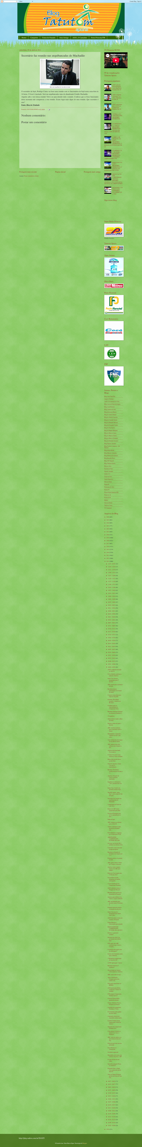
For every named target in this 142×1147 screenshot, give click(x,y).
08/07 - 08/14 (112, 623)
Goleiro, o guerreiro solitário (113, 933)
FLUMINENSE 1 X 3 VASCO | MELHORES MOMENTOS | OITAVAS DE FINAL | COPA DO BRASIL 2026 (113, 128)
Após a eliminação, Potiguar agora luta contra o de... (113, 978)
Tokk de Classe (108, 505)
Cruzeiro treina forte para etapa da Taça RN (114, 696)
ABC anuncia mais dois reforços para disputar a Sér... (115, 745)
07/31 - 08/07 (112, 626)
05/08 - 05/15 (112, 661)
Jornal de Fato (108, 476)
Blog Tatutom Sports (109, 463)
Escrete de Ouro (108, 469)
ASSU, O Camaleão (80, 37)
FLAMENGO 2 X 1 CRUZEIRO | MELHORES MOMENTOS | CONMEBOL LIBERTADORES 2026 (113, 154)
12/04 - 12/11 (112, 572)
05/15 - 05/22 (112, 658)
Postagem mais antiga (92, 172)
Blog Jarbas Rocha (109, 450)
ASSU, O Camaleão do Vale (111, 401)
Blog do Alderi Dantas (110, 415)
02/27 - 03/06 (112, 1102)
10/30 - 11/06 (112, 587)
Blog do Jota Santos (109, 428)
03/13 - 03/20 (112, 1096)
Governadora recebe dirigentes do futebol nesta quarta (114, 879)
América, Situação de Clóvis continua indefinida (113, 777)
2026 (107, 517)
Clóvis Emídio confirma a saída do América (114, 675)
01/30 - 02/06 (112, 1114)
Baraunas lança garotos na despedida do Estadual (114, 893)
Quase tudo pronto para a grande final (114, 760)
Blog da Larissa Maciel (110, 412)
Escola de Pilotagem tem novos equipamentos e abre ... (114, 814)
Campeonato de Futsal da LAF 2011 (114, 805)
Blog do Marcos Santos (110, 436)
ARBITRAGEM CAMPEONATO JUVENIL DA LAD (114, 838)
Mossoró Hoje (108, 482)
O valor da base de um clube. (113, 1060)
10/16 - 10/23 (112, 593)
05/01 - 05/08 (112, 664)
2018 (107, 540)
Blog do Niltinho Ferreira (111, 441)
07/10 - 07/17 (112, 635)
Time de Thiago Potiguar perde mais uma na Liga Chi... (115, 1075)
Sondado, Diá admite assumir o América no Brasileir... (114, 701)
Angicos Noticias (109, 399)
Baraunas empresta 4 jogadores (113, 966)
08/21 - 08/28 (112, 617)
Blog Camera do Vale (110, 409)
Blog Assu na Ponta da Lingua (112, 404)
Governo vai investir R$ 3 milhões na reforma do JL (115, 844)
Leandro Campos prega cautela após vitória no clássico (114, 1022)
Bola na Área (107, 466)
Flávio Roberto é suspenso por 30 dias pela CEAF (115, 833)
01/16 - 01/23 (112, 1120)
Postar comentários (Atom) (31, 176)
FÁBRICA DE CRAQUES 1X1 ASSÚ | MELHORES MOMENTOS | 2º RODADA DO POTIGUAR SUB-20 (113, 142)
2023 (107, 526)
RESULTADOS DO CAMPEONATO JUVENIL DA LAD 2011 (115, 928)
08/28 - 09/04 (112, 614)
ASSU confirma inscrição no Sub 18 (114, 670)
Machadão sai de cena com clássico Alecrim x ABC (115, 1056)
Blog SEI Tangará (109, 461)
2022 (107, 529)
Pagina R (106, 484)
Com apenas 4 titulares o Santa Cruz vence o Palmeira (114, 1032)
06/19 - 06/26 (112, 643)
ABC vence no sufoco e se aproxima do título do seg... (114, 1038)
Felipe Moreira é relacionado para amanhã (115, 923)
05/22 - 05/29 (112, 655)
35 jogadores (111, 716)
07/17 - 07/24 (112, 632)
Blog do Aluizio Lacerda (110, 417)
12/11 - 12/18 (112, 570)
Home (24, 37)
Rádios (106, 500)
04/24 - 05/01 (112, 667)
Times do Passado (48, 37)
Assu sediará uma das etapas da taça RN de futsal (115, 740)
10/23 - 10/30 (112, 590)
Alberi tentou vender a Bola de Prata (115, 719)
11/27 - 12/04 (112, 575)
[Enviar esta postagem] (49, 109)
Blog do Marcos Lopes (110, 433)
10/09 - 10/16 (112, 596)
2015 (107, 549)
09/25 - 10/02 (112, 602)
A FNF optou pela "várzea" (115, 963)
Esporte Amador (108, 471)
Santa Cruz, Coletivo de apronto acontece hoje (114, 788)
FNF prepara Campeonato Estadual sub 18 (115, 994)
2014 (107, 552)
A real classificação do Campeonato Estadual (114, 884)
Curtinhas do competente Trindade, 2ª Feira (114, 1008)
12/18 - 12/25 (112, 567)
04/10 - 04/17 (112, 1084)
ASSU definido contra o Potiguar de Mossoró (114, 889)
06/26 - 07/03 (112, 640)
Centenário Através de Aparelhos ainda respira (115, 1017)
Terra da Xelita (108, 503)
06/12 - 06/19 (112, 646)
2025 (107, 520)
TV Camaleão (108, 508)
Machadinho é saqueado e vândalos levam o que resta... (114, 735)
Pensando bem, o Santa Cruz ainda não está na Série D (114, 1069)
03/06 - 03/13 (112, 1099)
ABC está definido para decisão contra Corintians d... (115, 903)
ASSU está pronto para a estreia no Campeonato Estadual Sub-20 (117, 106)
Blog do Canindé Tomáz (110, 420)
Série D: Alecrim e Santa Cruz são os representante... (114, 765)
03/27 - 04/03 (112, 1090)
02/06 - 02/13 (112, 1111)
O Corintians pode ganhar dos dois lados (114, 1012)
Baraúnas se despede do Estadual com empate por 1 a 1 (115, 853)
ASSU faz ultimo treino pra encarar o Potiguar (115, 918)
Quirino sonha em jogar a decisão (114, 724)
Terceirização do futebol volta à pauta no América (115, 971)
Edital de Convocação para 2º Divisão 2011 (115, 874)
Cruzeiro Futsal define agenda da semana (113, 999)
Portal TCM (107, 497)
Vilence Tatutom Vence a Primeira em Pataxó (114, 1003)
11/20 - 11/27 (112, 578)
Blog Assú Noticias (109, 407)
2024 (107, 523)
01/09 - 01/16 (112, 1122)
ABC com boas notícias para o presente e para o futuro (115, 729)
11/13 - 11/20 (112, 581)
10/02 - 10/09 (112, 599)
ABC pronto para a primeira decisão (115, 685)
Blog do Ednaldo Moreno (111, 422)
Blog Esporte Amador (110, 443)
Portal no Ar (107, 495)
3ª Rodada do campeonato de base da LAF (114, 959)
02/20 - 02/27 (112, 1105)
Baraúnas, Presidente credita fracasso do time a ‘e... (115, 771)
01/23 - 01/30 (112, 1117)
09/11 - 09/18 (112, 608)
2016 (107, 546)
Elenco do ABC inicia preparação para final (114, 809)
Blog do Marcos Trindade (111, 438)
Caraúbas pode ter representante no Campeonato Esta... (113, 707)
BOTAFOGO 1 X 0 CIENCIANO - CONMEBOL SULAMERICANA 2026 (117, 191)
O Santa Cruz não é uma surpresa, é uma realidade (115, 755)
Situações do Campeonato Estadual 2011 (114, 1027)
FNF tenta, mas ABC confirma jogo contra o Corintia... (114, 944)
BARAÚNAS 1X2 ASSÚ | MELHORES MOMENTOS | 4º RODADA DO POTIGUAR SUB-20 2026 (113, 166)
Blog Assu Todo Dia (109, 396)
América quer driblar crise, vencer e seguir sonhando (115, 898)
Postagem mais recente (28, 172)
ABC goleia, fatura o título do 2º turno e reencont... (115, 863)
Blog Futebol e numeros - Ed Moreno (112, 447)
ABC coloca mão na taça (114, 974)
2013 (107, 555)
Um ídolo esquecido (113, 1052)
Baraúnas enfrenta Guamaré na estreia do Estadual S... (115, 712)
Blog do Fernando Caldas (111, 425)
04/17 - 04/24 (112, 1081)
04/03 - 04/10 (112, 1087)
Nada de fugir (111, 819)
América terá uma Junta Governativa (114, 751)
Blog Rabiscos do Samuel (111, 455)
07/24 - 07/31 (112, 629)
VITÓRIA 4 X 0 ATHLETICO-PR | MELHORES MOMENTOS (117, 116)
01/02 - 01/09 (112, 1125)
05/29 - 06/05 (112, 652)
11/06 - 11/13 (112, 584)
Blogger (84, 1143)
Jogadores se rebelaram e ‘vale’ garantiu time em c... (115, 783)
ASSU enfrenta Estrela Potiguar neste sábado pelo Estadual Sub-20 (117, 87)
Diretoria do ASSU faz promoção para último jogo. (114, 938)
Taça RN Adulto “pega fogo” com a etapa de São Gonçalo (115, 793)
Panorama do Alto (109, 487)
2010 (107, 1129)
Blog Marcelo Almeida (110, 453)
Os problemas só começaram (112, 1048)
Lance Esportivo (108, 479)
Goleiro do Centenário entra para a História (115, 954)
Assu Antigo (64, 37)
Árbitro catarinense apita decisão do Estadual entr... (114, 828)
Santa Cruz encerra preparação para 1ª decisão (113, 680)
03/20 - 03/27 (112, 1093)
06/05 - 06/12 (112, 649)
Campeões (34, 37)
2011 (107, 561)
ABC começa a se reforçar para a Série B (114, 823)
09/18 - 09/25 (112, 605)
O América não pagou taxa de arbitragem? (115, 950)
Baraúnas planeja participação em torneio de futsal (115, 690)
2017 (107, 543)
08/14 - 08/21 (112, 620)
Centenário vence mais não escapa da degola (115, 848)
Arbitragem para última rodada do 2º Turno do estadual (114, 989)
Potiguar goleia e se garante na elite (115, 859)
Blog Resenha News (109, 458)
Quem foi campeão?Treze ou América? (114, 1064)
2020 (107, 535)
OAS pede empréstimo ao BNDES (114, 984)
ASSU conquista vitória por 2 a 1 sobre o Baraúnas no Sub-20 (116, 97)
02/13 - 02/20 (112, 1108)
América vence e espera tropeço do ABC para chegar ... (114, 868)
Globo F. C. (107, 474)
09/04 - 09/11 (112, 611)
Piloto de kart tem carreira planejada (115, 1044)
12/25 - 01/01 (112, 564)
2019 (107, 538)
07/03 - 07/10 (112, 637)
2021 (107, 532)
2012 (107, 558)
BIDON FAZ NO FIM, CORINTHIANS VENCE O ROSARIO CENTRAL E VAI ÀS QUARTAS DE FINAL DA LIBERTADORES (113, 179)
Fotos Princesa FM (98, 37)
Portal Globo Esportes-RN (111, 492)
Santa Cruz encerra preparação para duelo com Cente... (114, 913)
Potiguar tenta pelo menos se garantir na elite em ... (115, 908)
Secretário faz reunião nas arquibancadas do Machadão (114, 800)
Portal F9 (106, 490)
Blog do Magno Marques (111, 430)
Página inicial (60, 172)
